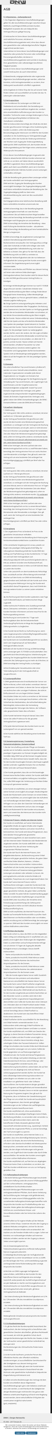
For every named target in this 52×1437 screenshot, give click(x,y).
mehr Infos (20, 1433)
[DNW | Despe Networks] (14, 2)
